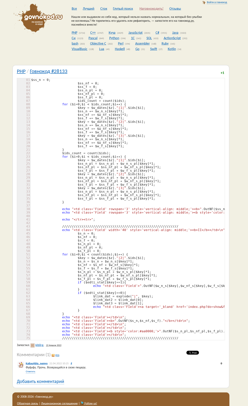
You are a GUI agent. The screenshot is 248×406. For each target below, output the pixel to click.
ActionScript (172, 38)
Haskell (120, 49)
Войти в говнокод (217, 2)
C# (157, 33)
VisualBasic (79, 49)
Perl (120, 43)
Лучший (88, 8)
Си (74, 38)
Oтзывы (175, 8)
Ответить (30, 371)
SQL (149, 38)
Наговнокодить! (152, 8)
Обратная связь (27, 403)
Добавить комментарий (40, 381)
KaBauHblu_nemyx (36, 363)
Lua (101, 49)
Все (74, 8)
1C (133, 38)
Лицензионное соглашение (59, 403)
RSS (57, 355)
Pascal (93, 38)
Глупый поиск (123, 8)
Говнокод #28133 (48, 71)
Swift (153, 49)
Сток (103, 8)
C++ (93, 33)
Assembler (142, 43)
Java (175, 33)
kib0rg (39, 345)
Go (137, 49)
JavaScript (135, 33)
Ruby (165, 43)
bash (75, 43)
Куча (112, 33)
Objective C (98, 43)
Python (114, 38)
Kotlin (172, 49)
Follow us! (90, 403)
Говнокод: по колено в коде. (37, 19)
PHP (74, 33)
